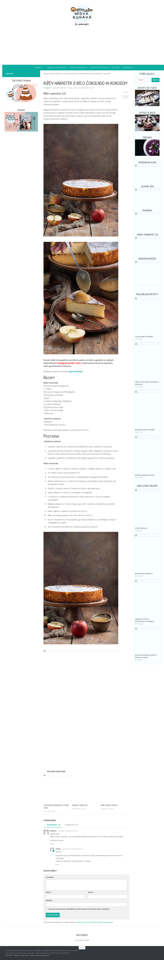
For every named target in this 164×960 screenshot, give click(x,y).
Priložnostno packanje (90, 73)
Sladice (107, 73)
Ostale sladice (70, 73)
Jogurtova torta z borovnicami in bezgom (144, 620)
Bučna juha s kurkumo (144, 573)
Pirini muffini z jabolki (109, 805)
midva (48, 88)
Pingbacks (71, 825)
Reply (52, 844)
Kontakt (9, 955)
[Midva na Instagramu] (28, 73)
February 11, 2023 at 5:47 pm (68, 831)
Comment (50, 877)
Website (49, 900)
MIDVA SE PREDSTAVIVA (57, 67)
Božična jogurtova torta (144, 475)
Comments (53, 825)
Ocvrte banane (141, 528)
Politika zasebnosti (20, 955)
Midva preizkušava (79, 67)
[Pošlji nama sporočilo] (35, 73)
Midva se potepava (99, 67)
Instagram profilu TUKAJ (69, 363)
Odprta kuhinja (75, 371)
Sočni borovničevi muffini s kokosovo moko (146, 656)
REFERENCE (127, 67)
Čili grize (115, 67)
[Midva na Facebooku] (24, 73)
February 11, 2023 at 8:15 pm (72, 849)
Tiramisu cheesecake (79, 805)
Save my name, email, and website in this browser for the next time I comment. (79, 909)
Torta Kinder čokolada (144, 336)
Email (91, 892)
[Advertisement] (82, 48)
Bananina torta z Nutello (145, 430)
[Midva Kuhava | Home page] (82, 15)
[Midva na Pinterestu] (32, 73)
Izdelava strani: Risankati (39, 955)
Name (49, 892)
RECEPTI (38, 67)
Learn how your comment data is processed (94, 922)
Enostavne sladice (52, 73)
